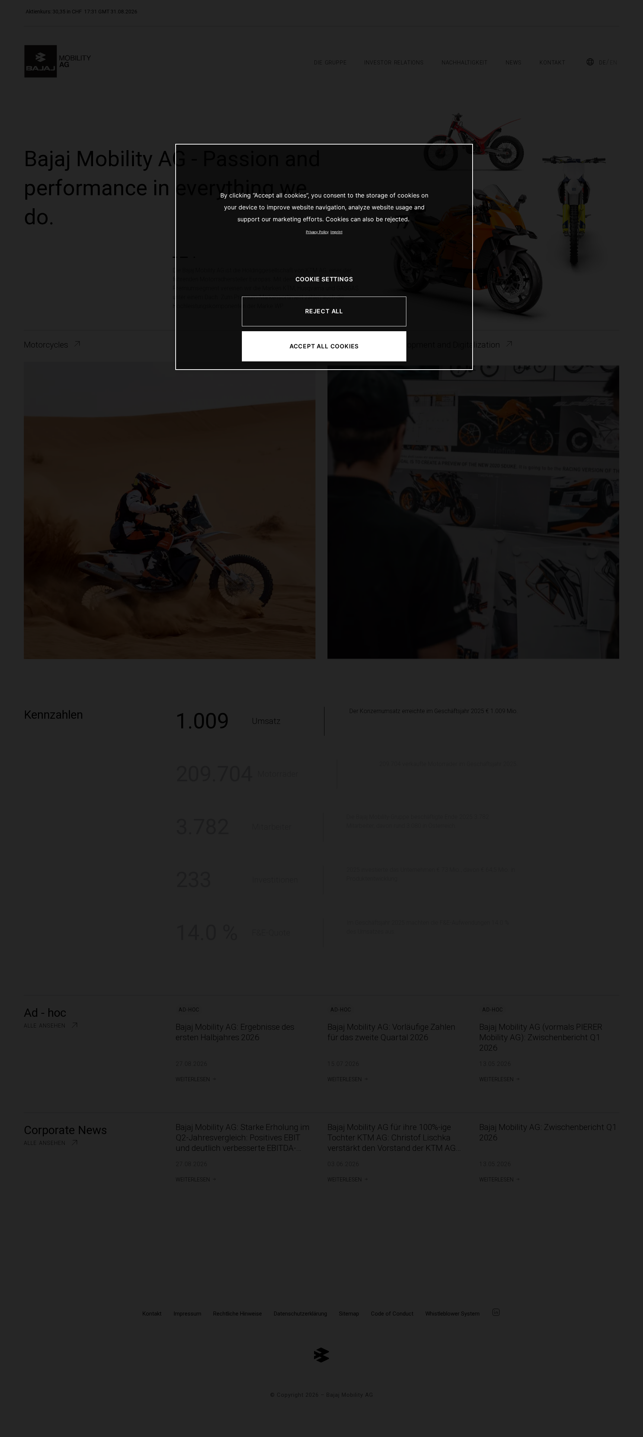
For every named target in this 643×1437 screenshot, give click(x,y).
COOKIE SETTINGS (324, 279)
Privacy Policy (317, 232)
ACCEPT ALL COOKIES (324, 346)
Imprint (336, 232)
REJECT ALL (324, 311)
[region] (324, 257)
